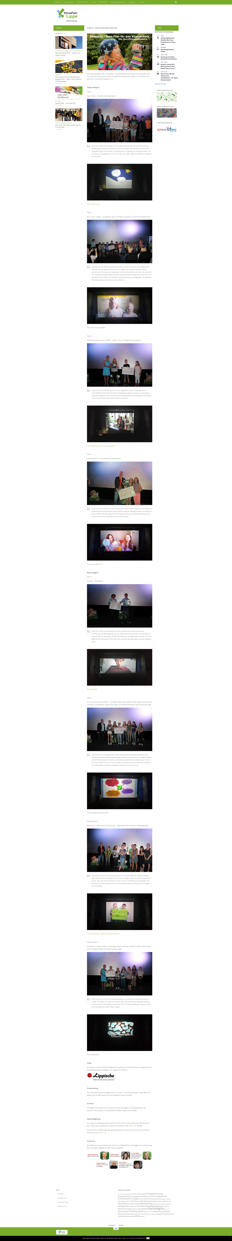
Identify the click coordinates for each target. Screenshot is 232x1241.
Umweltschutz (168, 1214)
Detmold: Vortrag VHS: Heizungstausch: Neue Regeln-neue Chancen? (168, 66)
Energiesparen (136, 1196)
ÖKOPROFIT (142, 1216)
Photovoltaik (123, 1211)
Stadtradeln (145, 1214)
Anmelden (61, 1194)
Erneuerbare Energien (128, 1198)
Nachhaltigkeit (156, 1208)
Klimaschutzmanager (158, 1204)
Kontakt (141, 2)
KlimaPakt (122, 1203)
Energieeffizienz (124, 1196)
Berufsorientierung (127, 1194)
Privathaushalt (136, 1211)
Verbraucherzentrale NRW (129, 1216)
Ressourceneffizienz (162, 1211)
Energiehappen (77, 50)
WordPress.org (62, 1206)
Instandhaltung (135, 1201)
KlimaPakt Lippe (68, 2)
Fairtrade (58, 75)
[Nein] (230, 1238)
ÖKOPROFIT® (103, 2)
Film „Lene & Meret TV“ (95, 564)
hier (111, 79)
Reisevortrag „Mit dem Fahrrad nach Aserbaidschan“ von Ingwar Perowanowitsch (169, 77)
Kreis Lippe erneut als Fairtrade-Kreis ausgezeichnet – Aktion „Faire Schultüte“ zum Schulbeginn (68, 79)
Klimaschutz (147, 1203)
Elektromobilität (141, 1194)
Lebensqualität (146, 1206)
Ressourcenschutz (125, 1214)
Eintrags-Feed (62, 1198)
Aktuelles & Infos (82, 2)
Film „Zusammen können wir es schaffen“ (101, 446)
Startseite (58, 2)
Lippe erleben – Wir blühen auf (65, 103)
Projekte (93, 2)
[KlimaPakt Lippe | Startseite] (67, 15)
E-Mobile (133, 1194)
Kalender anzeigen (160, 84)
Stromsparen (152, 1214)
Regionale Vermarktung (118, 2)
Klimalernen (167, 1201)
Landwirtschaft (134, 1206)
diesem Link (102, 1133)
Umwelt (159, 1214)
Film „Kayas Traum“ (93, 204)
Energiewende (160, 1196)
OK (148, 1238)
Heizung (120, 1201)
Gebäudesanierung (157, 1199)
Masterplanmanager (134, 1209)
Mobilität (144, 1209)
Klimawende (123, 1206)
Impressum (132, 2)
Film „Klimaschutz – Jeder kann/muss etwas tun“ (103, 934)
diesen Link (133, 1126)
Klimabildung (145, 1201)
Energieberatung (67, 50)
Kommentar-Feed (63, 1202)
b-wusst (120, 1194)
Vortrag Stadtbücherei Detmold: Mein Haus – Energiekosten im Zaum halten (168, 41)
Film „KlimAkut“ (92, 689)
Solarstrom (137, 1214)
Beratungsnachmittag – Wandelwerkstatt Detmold (169, 58)
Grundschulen (167, 1199)
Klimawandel (168, 1204)
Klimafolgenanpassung (157, 1201)
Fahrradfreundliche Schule (63, 123)
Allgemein (58, 50)
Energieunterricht (147, 1196)
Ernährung (143, 1199)
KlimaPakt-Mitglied (133, 1204)
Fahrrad (149, 1199)
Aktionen (58, 101)
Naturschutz (166, 1209)
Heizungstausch (127, 1201)
